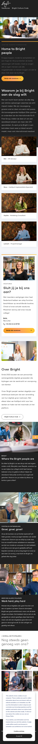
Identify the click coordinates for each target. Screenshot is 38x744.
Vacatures (5, 8)
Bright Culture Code (20, 8)
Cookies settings (19, 731)
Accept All (19, 736)
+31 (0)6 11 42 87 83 (12, 324)
